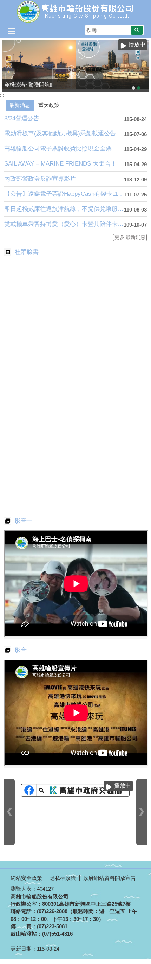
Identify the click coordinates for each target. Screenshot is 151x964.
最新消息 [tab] (19, 105)
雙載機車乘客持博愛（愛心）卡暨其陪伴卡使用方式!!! (64, 224)
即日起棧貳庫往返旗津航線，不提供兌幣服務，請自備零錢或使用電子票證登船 (64, 209)
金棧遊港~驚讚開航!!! (138, 88)
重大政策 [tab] (48, 105)
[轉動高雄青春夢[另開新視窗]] (75, 790)
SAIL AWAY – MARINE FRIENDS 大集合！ (60, 163)
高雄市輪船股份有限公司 (75, 12)
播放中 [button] (137, 44)
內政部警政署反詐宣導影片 (40, 178)
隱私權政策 (63, 878)
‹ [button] (9, 812)
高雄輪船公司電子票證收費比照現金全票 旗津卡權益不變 (64, 148)
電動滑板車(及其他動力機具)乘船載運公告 (60, 133)
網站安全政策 (26, 878)
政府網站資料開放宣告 (109, 878)
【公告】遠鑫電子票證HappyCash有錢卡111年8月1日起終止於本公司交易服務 (64, 193)
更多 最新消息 (129, 237)
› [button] (141, 812)
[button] (137, 30)
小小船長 (133, 88)
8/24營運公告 (21, 118)
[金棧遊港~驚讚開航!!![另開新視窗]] (75, 65)
